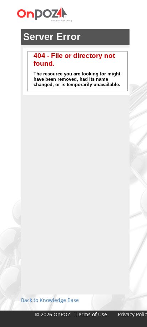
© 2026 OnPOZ (52, 314)
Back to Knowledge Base (50, 300)
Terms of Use (91, 314)
